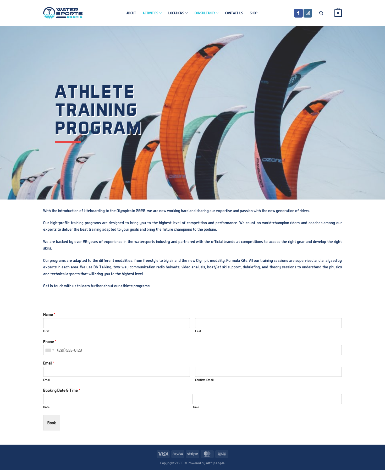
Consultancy (205, 13)
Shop (253, 13)
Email (48, 363)
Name (49, 314)
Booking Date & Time (61, 390)
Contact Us (234, 13)
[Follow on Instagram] (308, 13)
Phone (49, 341)
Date (46, 407)
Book (51, 422)
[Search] (321, 13)
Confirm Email (204, 380)
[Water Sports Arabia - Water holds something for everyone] (62, 13)
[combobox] (49, 350)
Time (195, 407)
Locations (176, 13)
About (131, 13)
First (46, 331)
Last (198, 331)
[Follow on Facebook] (298, 13)
